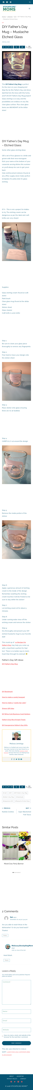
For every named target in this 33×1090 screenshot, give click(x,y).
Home (4, 16)
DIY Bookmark (7, 691)
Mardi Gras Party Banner (14, 864)
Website (6, 1030)
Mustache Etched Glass (22, 801)
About (11, 1076)
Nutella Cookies (8, 810)
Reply (5, 935)
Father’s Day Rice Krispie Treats (14, 720)
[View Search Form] (30, 2)
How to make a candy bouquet (13, 697)
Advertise (20, 1076)
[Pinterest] (10, 2)
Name (5, 1011)
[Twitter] (16, 759)
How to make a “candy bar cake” (14, 703)
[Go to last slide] (4, 851)
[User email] (21, 759)
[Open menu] (29, 8)
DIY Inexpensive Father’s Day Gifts (15, 725)
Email (5, 1020)
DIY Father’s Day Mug (10, 664)
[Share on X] (16, 47)
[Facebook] (3, 2)
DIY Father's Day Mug (20, 793)
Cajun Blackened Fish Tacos (24, 811)
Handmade (19, 797)
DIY (15, 16)
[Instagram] (7, 2)
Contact (23, 1078)
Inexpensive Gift (8, 801)
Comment (7, 982)
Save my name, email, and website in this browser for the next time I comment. (17, 1036)
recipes (22, 751)
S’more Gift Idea (8, 708)
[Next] (29, 851)
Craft (5, 793)
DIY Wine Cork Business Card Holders (16, 714)
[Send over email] (22, 47)
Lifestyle (10, 16)
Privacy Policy (12, 1078)
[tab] (13, 872)
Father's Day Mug (8, 797)
